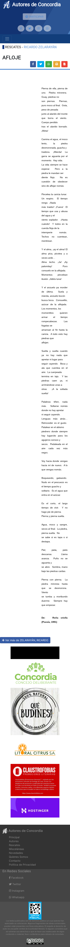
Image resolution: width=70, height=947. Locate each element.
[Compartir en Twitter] (40, 64)
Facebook (17, 877)
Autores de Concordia (36, 4)
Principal (14, 837)
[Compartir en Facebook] (33, 64)
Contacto (15, 860)
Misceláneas (16, 849)
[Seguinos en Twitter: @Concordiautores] (30, 28)
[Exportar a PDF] (64, 64)
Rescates (14, 845)
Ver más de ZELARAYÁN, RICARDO (26, 640)
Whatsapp (17, 897)
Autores (14, 841)
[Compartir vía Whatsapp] (48, 64)
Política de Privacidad (22, 864)
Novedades (16, 852)
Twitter (16, 884)
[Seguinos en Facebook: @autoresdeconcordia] (21, 28)
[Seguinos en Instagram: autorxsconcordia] (38, 28)
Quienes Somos (18, 856)
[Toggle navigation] (7, 39)
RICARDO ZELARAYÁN (40, 47)
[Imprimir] (56, 64)
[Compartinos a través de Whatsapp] (47, 28)
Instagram (17, 890)
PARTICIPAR (35, 16)
